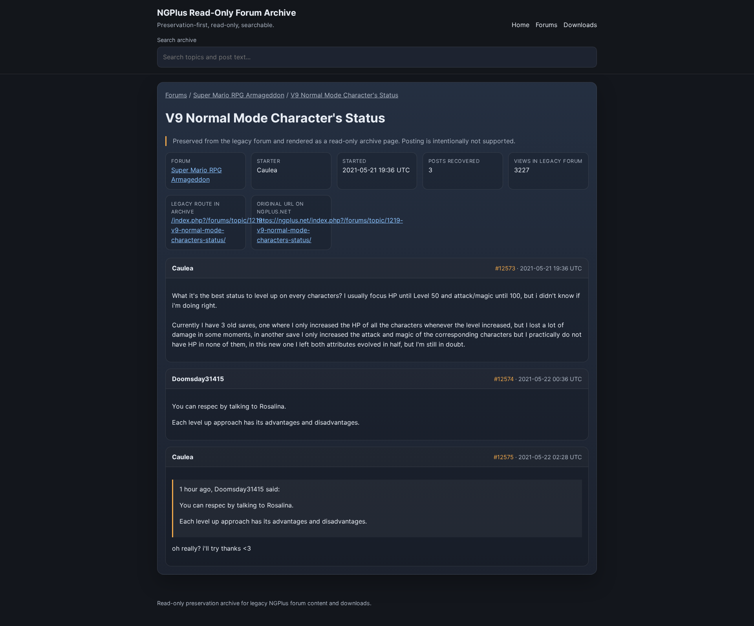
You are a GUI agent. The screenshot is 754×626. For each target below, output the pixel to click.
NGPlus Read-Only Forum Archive (226, 12)
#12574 (504, 379)
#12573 (505, 268)
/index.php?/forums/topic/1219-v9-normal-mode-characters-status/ (218, 230)
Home (520, 25)
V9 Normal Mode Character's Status (344, 95)
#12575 (504, 457)
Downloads (580, 25)
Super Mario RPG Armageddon (238, 95)
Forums (546, 25)
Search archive (176, 40)
